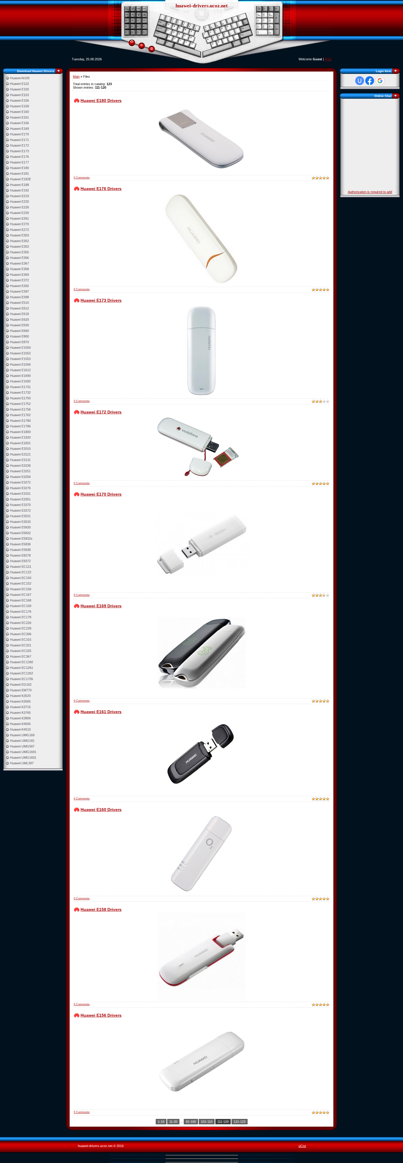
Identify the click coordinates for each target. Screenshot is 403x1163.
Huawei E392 (19, 286)
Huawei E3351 (20, 499)
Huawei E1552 (20, 353)
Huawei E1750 (20, 398)
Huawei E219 (19, 196)
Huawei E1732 (20, 392)
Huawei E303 (19, 235)
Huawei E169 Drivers (101, 606)
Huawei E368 (19, 269)
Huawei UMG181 (22, 740)
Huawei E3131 (20, 460)
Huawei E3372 (20, 510)
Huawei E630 (19, 325)
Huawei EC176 (20, 611)
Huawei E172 (19, 145)
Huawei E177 (19, 162)
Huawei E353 (19, 246)
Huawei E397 (19, 291)
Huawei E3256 (20, 476)
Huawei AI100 (20, 78)
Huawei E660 (19, 330)
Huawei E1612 (20, 370)
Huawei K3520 (20, 696)
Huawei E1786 (20, 426)
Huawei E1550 (20, 347)
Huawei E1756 (20, 409)
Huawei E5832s (21, 538)
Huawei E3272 (20, 482)
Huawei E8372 (20, 561)
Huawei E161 (19, 117)
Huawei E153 (19, 95)
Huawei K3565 (20, 701)
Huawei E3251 (20, 471)
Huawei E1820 (20, 437)
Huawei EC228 (20, 628)
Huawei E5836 (20, 544)
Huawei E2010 (20, 448)
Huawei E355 (19, 252)
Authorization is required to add (370, 192)
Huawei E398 (19, 297)
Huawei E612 (19, 308)
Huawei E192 (19, 190)
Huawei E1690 (20, 375)
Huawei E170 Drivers (101, 494)
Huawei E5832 (20, 533)
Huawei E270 (19, 224)
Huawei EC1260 (21, 662)
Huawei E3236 (20, 465)
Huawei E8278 (20, 555)
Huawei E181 (19, 173)
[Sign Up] (151, 48)
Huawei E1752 (20, 403)
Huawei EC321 (20, 645)
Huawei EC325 (20, 651)
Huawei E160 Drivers (101, 809)
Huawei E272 (19, 229)
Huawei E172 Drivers (101, 412)
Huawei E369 (19, 274)
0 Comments (82, 177)
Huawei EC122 (20, 572)
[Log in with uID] (359, 80)
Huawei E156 (19, 100)
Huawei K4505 (20, 724)
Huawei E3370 (20, 505)
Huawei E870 (19, 342)
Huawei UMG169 (22, 735)
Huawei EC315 (20, 639)
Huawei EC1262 (21, 673)
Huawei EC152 (20, 583)
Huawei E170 (19, 134)
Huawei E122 (19, 83)
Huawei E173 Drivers (101, 300)
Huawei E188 (19, 184)
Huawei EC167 (20, 594)
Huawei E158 (19, 106)
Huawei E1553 (20, 359)
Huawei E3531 (20, 516)
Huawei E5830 (20, 527)
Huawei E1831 (20, 443)
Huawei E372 (19, 280)
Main (76, 76)
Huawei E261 (19, 218)
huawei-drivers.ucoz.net (202, 6)
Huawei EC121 (20, 566)
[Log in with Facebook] (369, 80)
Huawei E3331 (20, 493)
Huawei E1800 (20, 432)
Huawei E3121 (20, 454)
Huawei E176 (19, 156)
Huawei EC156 (20, 589)
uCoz (302, 1146)
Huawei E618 (19, 314)
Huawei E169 (19, 128)
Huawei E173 (19, 151)
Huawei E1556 (20, 364)
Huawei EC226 (20, 623)
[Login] (141, 44)
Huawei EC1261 (21, 667)
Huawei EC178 (20, 617)
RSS (328, 59)
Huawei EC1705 (21, 679)
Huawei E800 (19, 336)
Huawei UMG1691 (23, 752)
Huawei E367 (19, 263)
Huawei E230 (19, 213)
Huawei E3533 (20, 521)
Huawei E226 (19, 207)
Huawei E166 (19, 123)
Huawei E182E (20, 179)
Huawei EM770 (21, 690)
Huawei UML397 (22, 763)
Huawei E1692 (20, 381)
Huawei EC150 (20, 578)
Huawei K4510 (20, 729)
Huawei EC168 (20, 600)
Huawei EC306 (20, 634)
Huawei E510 (19, 302)
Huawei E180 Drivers (101, 100)
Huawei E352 (19, 241)
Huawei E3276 (20, 488)
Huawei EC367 (20, 656)
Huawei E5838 (20, 550)
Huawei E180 (19, 168)
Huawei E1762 (20, 415)
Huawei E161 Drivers (101, 711)
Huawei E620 (19, 319)
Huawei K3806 (20, 718)
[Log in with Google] (380, 80)
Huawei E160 (19, 111)
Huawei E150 (19, 89)
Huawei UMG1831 (23, 757)
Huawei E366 (19, 257)
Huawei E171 (19, 140)
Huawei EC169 (20, 606)
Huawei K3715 (20, 707)
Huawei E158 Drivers (101, 909)
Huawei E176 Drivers (101, 188)
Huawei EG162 (21, 684)
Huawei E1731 (20, 387)
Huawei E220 (19, 201)
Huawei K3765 (20, 712)
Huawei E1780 (20, 420)
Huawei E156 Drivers (101, 1015)
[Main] (131, 40)
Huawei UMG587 (22, 746)
